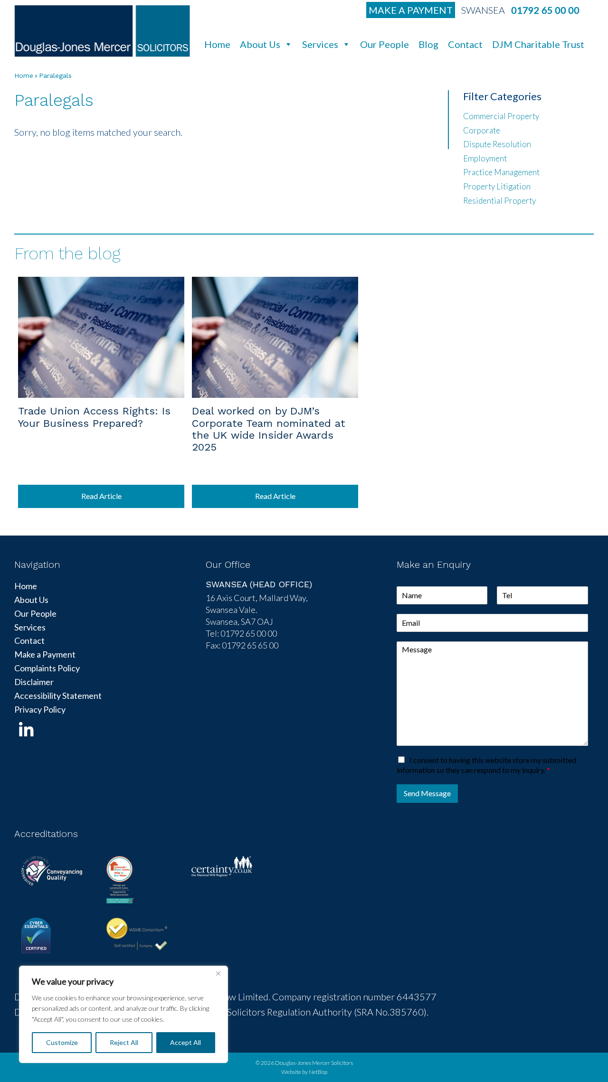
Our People (384, 44)
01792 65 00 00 (545, 10)
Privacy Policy (40, 709)
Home (217, 44)
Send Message (427, 793)
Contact (465, 44)
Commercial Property (501, 116)
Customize (62, 1042)
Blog (428, 44)
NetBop (318, 1071)
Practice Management (501, 172)
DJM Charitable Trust (538, 44)
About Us (260, 44)
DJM (102, 31)
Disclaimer (34, 682)
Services (320, 44)
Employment (485, 158)
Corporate (481, 130)
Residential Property (499, 201)
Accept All (185, 1042)
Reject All (124, 1042)
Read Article (101, 495)
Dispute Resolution (497, 144)
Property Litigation (497, 186)
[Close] (218, 973)
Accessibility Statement (58, 695)
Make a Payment (411, 10)
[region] (123, 1014)
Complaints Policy (47, 668)
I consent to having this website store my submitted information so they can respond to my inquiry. (486, 764)
